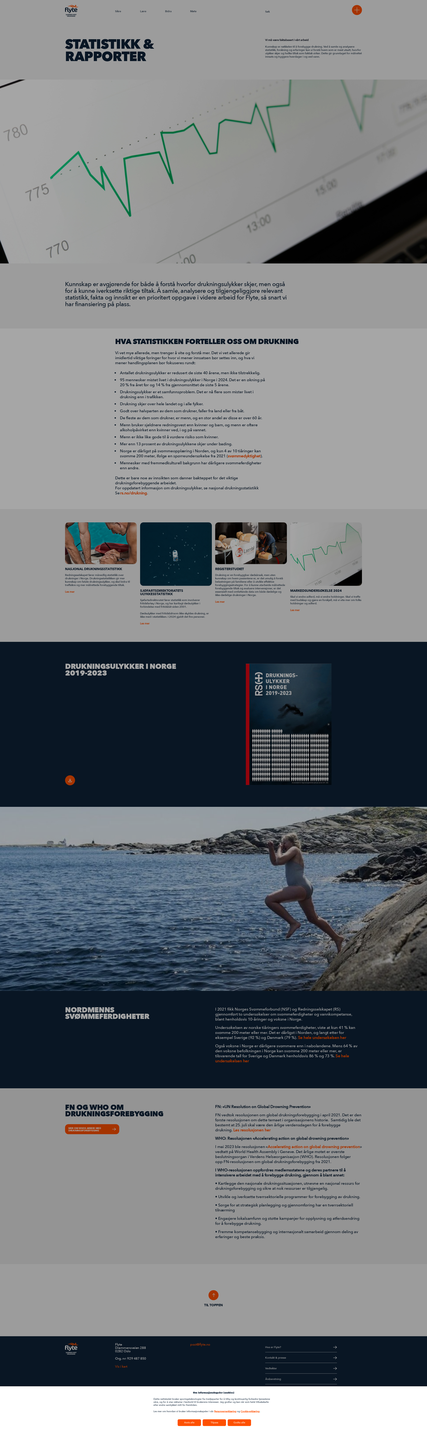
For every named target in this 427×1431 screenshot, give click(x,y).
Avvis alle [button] (189, 1422)
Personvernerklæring (225, 1411)
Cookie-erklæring (250, 1411)
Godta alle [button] (239, 1422)
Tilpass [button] (214, 1422)
